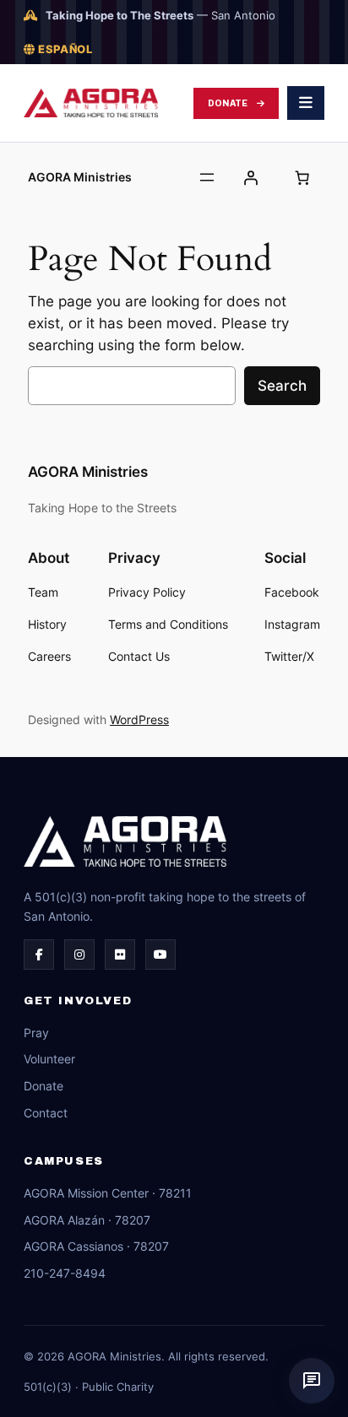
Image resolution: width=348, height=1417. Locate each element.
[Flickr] (120, 954)
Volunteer (49, 1059)
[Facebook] (39, 954)
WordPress (139, 719)
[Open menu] (207, 177)
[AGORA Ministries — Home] (91, 103)
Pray (36, 1032)
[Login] (251, 177)
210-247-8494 (65, 1273)
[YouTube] (160, 954)
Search (282, 385)
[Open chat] (311, 1380)
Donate (228, 103)
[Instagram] (79, 954)
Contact (46, 1113)
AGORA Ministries (80, 177)
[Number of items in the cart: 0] (302, 177)
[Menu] (305, 103)
